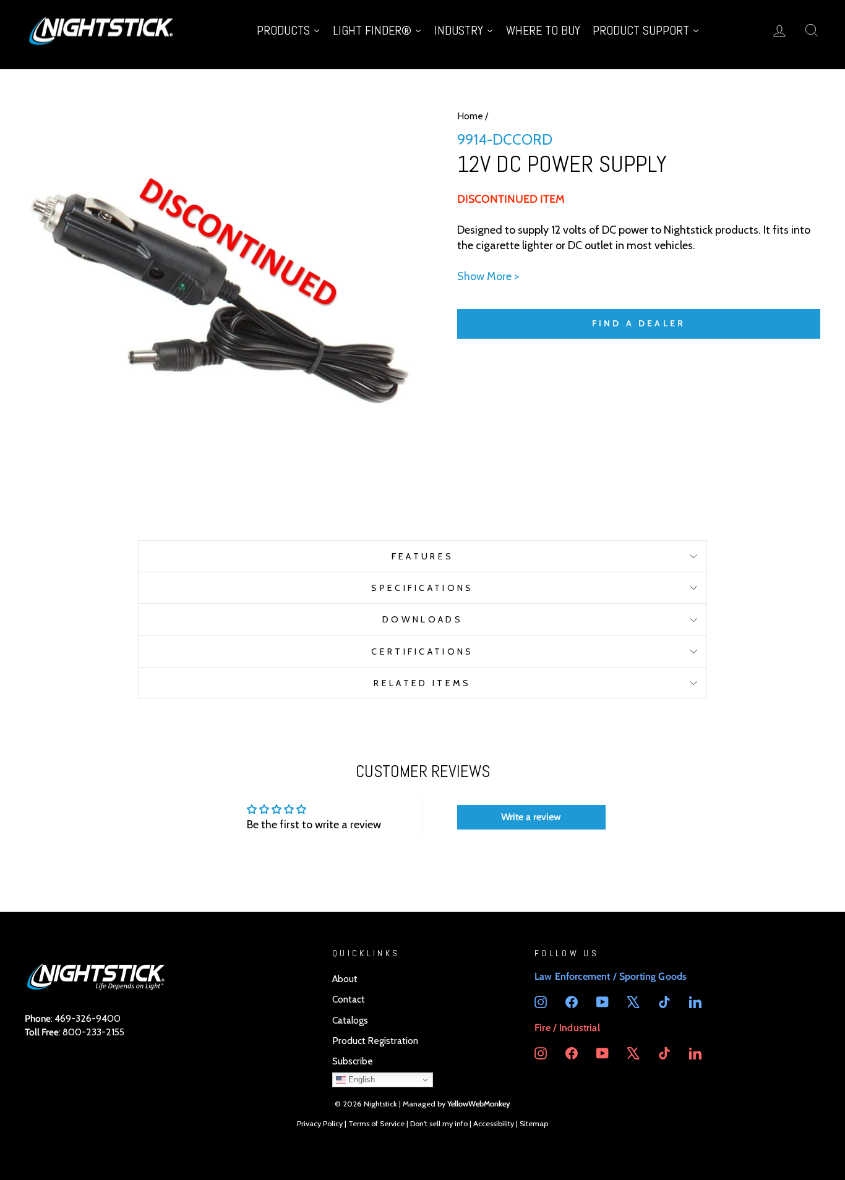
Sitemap (534, 1123)
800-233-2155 (93, 1032)
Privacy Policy (320, 1123)
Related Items (422, 683)
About (345, 979)
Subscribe (352, 1061)
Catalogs (350, 1020)
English (360, 1079)
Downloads (422, 619)
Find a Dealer (639, 323)
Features (423, 556)
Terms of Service (376, 1123)
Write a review (531, 817)
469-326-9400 (87, 1018)
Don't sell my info (439, 1123)
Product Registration (375, 1040)
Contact (348, 999)
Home (470, 116)
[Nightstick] (102, 30)
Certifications (422, 651)
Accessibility (493, 1123)
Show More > (488, 276)
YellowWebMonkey (478, 1103)
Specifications (422, 587)
